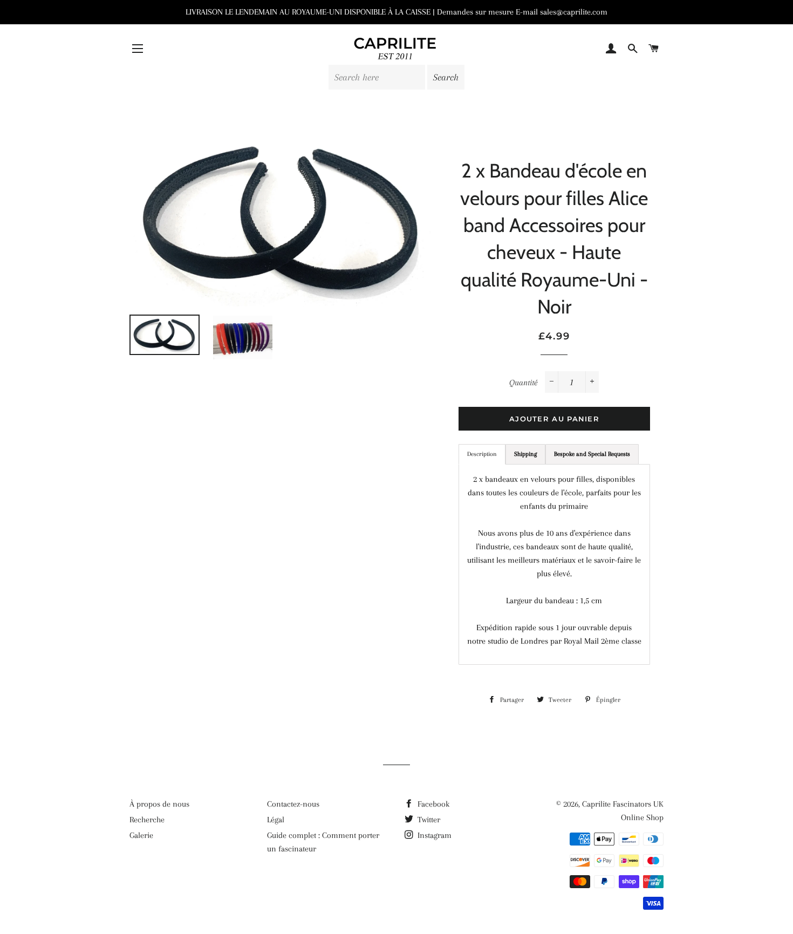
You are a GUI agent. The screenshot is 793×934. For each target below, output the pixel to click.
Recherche (147, 819)
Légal (275, 819)
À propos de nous (159, 804)
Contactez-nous (293, 804)
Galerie (141, 835)
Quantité (523, 382)
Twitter (427, 819)
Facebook (432, 804)
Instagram (433, 835)
